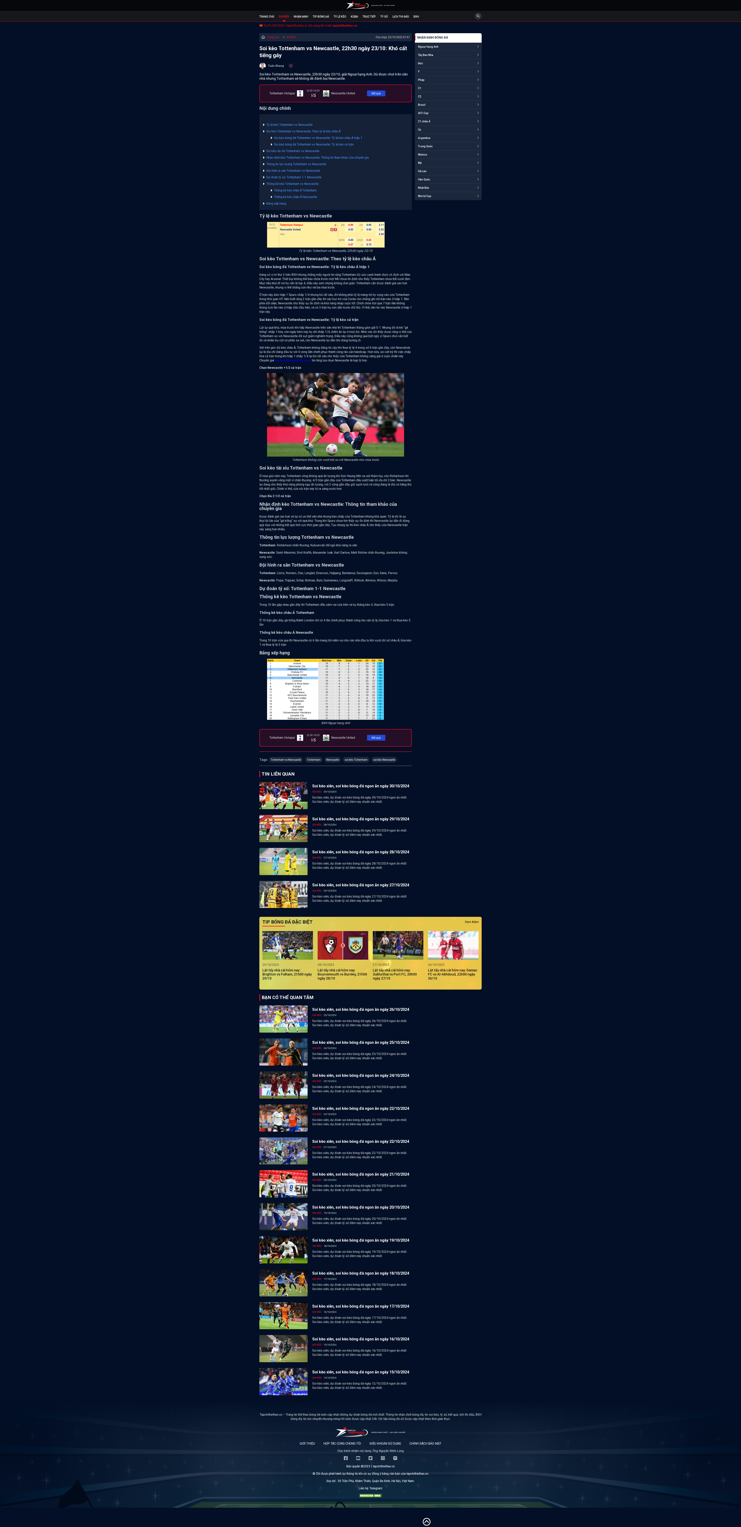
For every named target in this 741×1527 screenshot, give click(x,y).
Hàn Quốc (424, 179)
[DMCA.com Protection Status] (370, 1496)
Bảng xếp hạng (276, 203)
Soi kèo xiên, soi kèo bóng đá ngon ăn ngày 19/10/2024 (360, 1240)
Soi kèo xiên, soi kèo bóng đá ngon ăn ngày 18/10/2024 (360, 1273)
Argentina (424, 138)
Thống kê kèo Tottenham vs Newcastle (292, 184)
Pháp (421, 79)
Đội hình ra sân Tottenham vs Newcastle (293, 171)
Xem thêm (472, 922)
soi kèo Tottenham (356, 759)
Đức (420, 63)
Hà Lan (422, 171)
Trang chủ (266, 16)
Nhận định (301, 16)
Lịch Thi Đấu (400, 16)
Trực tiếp (369, 16)
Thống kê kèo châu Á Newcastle (295, 197)
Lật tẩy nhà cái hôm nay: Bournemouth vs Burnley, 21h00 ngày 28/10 (342, 974)
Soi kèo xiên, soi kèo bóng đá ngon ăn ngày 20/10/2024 (360, 1207)
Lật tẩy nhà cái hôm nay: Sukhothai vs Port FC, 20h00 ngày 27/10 (395, 974)
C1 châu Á (424, 121)
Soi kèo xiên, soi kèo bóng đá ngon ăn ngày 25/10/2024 (360, 1042)
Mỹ (420, 162)
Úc (419, 129)
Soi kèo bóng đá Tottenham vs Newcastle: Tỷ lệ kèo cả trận (314, 144)
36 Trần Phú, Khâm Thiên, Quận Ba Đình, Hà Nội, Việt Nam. (376, 1481)
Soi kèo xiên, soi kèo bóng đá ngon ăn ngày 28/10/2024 (360, 852)
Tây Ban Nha (425, 55)
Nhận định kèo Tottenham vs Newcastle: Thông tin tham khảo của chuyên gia (317, 157)
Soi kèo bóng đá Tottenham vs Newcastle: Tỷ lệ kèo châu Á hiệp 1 (318, 138)
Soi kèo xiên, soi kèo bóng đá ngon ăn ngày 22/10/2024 (360, 1108)
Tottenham (314, 759)
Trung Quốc (425, 146)
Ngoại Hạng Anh (428, 46)
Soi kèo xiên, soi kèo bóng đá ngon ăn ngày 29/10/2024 (360, 819)
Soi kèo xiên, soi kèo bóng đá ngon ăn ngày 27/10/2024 (360, 885)
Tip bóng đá (321, 16)
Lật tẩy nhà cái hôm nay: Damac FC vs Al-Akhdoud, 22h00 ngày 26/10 (452, 974)
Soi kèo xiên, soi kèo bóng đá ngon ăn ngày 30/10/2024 (360, 786)
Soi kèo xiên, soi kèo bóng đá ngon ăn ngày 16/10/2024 (360, 1339)
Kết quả (376, 93)
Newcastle (332, 759)
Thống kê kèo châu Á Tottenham (295, 190)
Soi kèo (284, 16)
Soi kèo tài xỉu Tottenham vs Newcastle (292, 151)
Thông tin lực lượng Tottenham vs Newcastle (296, 164)
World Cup (424, 196)
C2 (419, 96)
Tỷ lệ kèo (340, 16)
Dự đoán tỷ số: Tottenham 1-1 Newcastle (293, 177)
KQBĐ (354, 16)
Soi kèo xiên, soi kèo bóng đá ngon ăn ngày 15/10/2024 (360, 1372)
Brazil (421, 104)
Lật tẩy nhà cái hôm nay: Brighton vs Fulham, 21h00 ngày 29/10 (287, 974)
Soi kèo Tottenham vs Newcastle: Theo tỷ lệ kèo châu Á (303, 131)
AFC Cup (423, 113)
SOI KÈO (291, 37)
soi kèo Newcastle (384, 759)
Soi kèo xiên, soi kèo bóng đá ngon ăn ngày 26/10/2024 (360, 1009)
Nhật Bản (423, 187)
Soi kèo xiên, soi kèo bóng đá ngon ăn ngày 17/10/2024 (360, 1306)
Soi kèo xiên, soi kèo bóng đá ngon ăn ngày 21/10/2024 (360, 1174)
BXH (416, 16)
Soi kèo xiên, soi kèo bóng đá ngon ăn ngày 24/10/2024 (360, 1075)
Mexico (422, 154)
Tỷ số (384, 16)
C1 (419, 88)
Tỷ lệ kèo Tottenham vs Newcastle (289, 125)
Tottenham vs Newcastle (286, 759)
